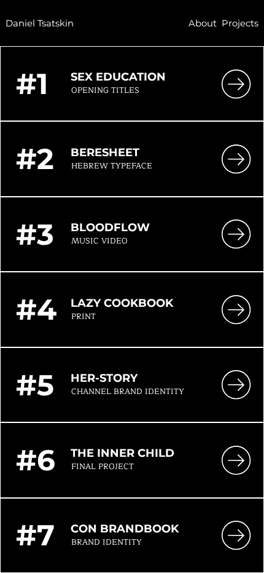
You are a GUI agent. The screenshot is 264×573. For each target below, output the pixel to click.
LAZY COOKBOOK (122, 303)
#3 (35, 234)
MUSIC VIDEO (99, 241)
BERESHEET (105, 152)
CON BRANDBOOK (125, 528)
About (202, 23)
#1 (32, 83)
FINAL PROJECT (102, 466)
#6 (35, 460)
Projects (240, 23)
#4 (36, 309)
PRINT (83, 316)
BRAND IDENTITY (106, 542)
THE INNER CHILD (122, 453)
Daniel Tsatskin (40, 23)
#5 (35, 385)
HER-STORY (106, 378)
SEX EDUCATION (118, 77)
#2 (35, 158)
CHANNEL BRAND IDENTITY (127, 391)
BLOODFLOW (110, 227)
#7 (35, 535)
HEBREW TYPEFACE (111, 166)
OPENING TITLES (105, 90)
